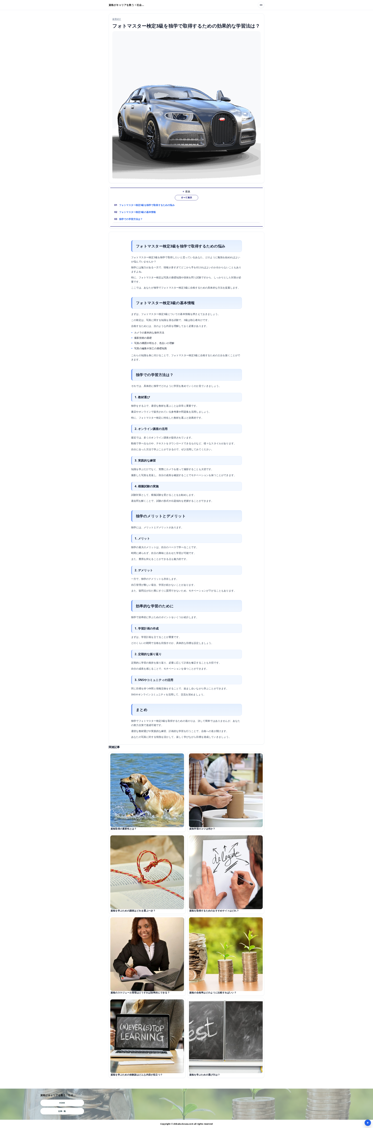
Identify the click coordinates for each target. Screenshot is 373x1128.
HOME (62, 1103)
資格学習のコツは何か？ (202, 828)
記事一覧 (62, 1111)
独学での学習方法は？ (131, 219)
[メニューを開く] (261, 5)
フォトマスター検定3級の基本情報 (137, 212)
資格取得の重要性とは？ (124, 828)
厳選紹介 (116, 18)
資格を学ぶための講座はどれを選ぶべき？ (133, 910)
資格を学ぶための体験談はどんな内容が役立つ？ (137, 1074)
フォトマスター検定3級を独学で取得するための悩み (147, 205)
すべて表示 (186, 197)
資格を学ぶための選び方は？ (204, 1074)
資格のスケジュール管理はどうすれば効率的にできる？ (140, 992)
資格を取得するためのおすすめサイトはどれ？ (214, 910)
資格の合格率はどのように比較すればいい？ (213, 992)
